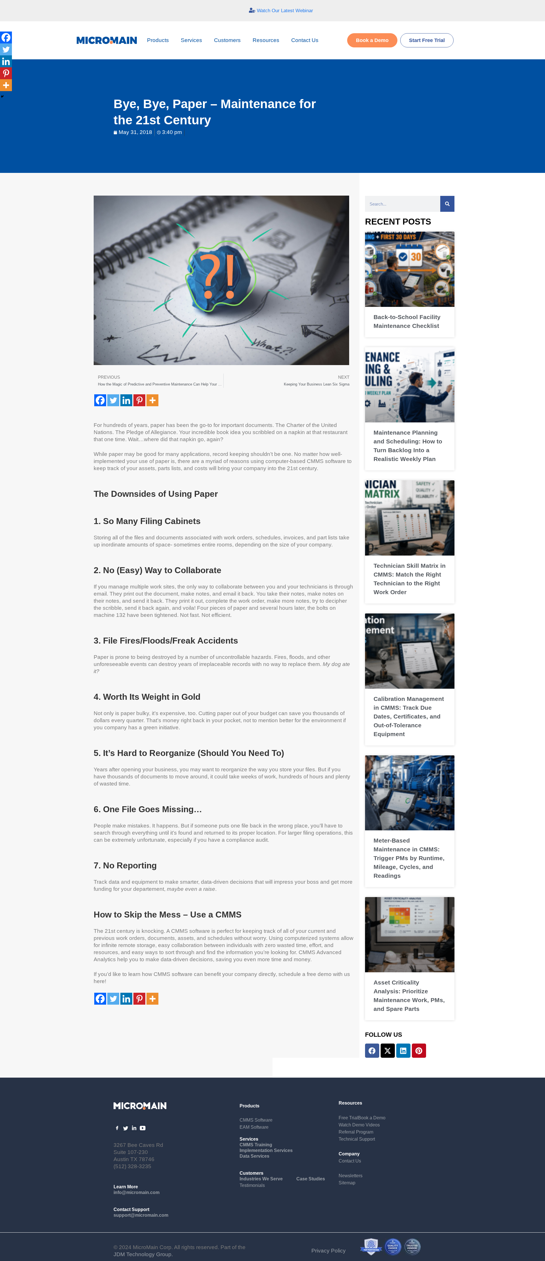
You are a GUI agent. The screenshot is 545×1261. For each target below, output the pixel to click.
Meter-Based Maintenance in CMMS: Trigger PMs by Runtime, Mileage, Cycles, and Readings (409, 858)
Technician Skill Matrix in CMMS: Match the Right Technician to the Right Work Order (410, 578)
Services (191, 40)
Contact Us (304, 40)
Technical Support (357, 1139)
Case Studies (310, 1178)
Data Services (254, 1156)
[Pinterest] (139, 400)
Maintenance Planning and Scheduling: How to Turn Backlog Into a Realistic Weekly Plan (408, 445)
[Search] (447, 204)
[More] (152, 400)
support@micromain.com (141, 1215)
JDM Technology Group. (143, 1254)
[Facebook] (100, 400)
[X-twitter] (388, 1051)
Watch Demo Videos (359, 1124)
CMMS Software (256, 1120)
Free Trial (348, 1117)
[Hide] (2, 96)
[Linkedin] (126, 400)
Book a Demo (371, 1117)
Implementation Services (266, 1150)
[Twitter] (113, 400)
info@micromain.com (137, 1192)
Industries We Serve (261, 1178)
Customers (227, 40)
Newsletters (350, 1175)
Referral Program (356, 1132)
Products (158, 40)
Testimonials (252, 1185)
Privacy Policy (328, 1251)
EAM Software (254, 1127)
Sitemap (347, 1182)
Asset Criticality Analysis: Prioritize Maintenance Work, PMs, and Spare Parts (409, 995)
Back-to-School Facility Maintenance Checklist (407, 321)
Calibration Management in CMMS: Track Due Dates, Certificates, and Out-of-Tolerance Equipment (409, 716)
